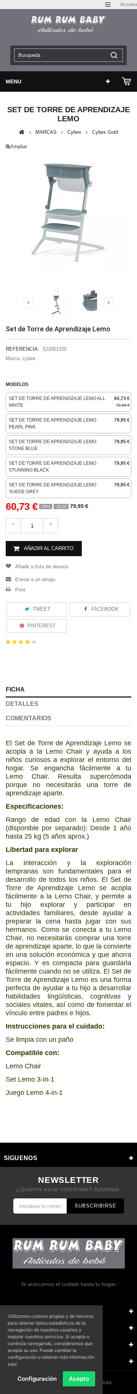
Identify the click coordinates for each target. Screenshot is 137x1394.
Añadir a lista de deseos (41, 566)
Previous (28, 302)
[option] (68, 402)
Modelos (18, 384)
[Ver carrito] (126, 81)
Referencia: (22, 349)
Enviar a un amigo (35, 579)
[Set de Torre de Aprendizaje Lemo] (57, 301)
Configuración (37, 1378)
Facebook (104, 609)
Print (20, 590)
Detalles (22, 704)
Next (108, 302)
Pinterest (41, 626)
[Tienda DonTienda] (68, 25)
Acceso (128, 4)
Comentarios (28, 718)
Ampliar (18, 146)
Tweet (40, 609)
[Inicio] (22, 132)
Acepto (79, 1378)
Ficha (15, 689)
